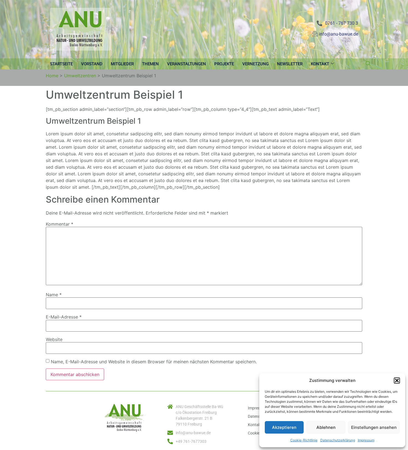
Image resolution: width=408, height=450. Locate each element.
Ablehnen (326, 427)
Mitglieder (122, 63)
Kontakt (320, 63)
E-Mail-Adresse (64, 317)
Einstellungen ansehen (374, 427)
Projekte (224, 63)
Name (54, 294)
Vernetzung (255, 63)
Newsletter (290, 63)
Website (54, 339)
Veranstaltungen (186, 63)
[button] (397, 380)
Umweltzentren (80, 75)
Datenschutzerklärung (337, 440)
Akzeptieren (284, 427)
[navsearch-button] (368, 64)
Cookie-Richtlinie (304, 440)
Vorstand (91, 63)
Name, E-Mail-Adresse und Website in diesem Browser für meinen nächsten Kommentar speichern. (154, 361)
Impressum (366, 440)
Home (52, 75)
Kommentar (59, 224)
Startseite (61, 63)
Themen (150, 63)
